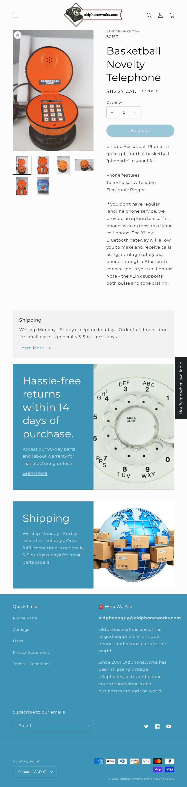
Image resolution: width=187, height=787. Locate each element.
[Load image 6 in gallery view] (43, 186)
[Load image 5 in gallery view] (22, 186)
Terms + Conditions (31, 664)
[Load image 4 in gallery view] (84, 165)
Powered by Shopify (159, 778)
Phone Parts (25, 618)
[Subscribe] (87, 726)
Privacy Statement (31, 652)
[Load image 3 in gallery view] (64, 165)
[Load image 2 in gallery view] (43, 165)
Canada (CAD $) (32, 772)
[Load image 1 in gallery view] (22, 165)
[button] (15, 15)
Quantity (114, 102)
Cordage (21, 629)
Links (18, 641)
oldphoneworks (131, 778)
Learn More (31, 347)
